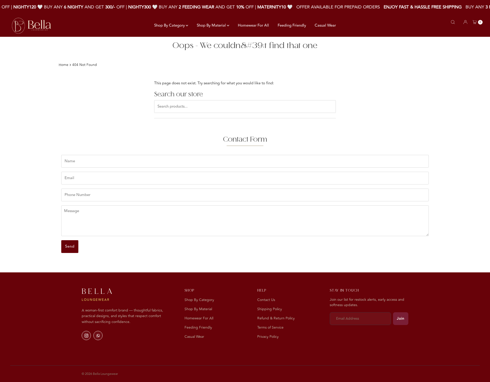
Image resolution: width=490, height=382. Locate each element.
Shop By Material (212, 25)
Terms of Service (270, 327)
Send (70, 246)
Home (63, 64)
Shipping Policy (269, 309)
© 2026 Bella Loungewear (100, 373)
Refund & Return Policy (276, 318)
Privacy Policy (268, 336)
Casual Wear (325, 25)
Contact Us (266, 300)
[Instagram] (86, 335)
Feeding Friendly (292, 25)
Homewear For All (253, 25)
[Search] (453, 22)
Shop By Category (170, 25)
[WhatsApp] (98, 335)
